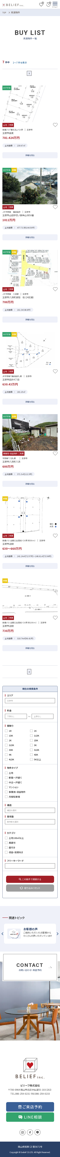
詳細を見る (30, 155)
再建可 (12, 842)
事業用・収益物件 (17, 792)
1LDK (36, 735)
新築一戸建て (15, 777)
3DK (11, 749)
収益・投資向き (16, 852)
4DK (36, 754)
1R (10, 730)
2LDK (11, 745)
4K (10, 754)
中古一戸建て (15, 782)
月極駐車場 (14, 796)
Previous (2, 933)
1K (35, 730)
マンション (13, 787)
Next (57, 933)
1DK (11, 735)
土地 (11, 772)
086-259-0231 (22, 1093)
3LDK (36, 749)
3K (35, 745)
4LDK (11, 759)
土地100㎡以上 (16, 838)
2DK (36, 740)
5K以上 (37, 759)
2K (10, 740)
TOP (4, 12)
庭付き (12, 847)
